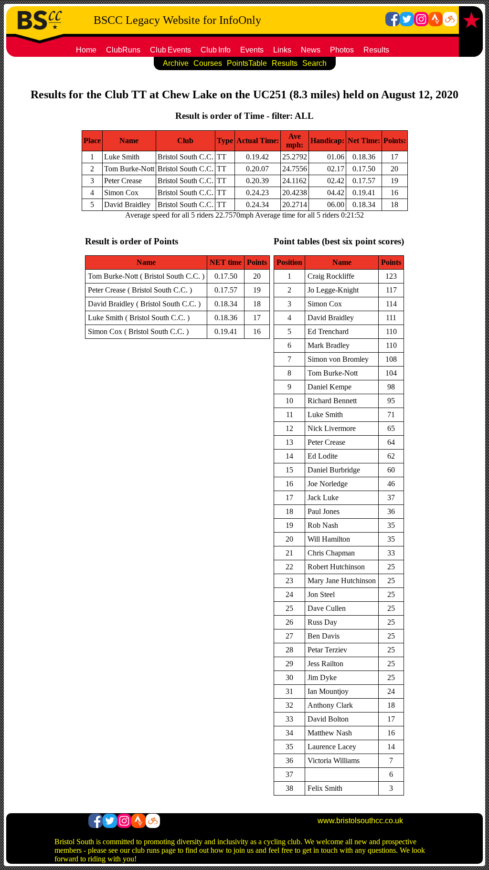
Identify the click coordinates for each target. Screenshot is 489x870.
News (310, 50)
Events (252, 50)
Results (376, 50)
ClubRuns (123, 50)
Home (86, 50)
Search (314, 63)
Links (282, 50)
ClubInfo (216, 50)
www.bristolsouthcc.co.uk (360, 821)
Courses (207, 63)
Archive (176, 63)
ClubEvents (170, 50)
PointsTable (247, 63)
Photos (342, 50)
